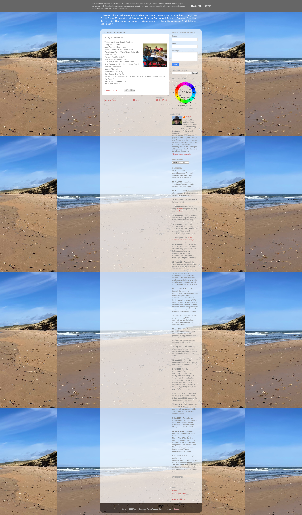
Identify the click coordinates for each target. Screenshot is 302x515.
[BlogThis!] (127, 90)
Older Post (161, 100)
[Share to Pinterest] (134, 90)
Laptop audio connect (180, 493)
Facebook (179, 211)
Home (136, 100)
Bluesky (179, 209)
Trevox (188, 117)
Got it (208, 6)
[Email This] (125, 90)
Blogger (176, 509)
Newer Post (110, 100)
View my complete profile (181, 154)
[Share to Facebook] (131, 90)
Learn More (197, 6)
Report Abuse (178, 500)
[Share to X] (129, 90)
